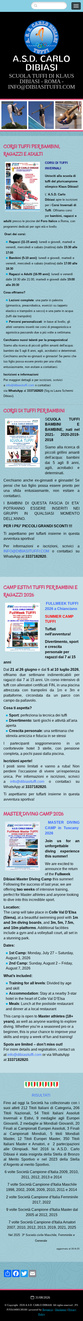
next (70, 115)
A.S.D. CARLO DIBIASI (41, 63)
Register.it (47, 1309)
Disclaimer (60, 1309)
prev (13, 115)
